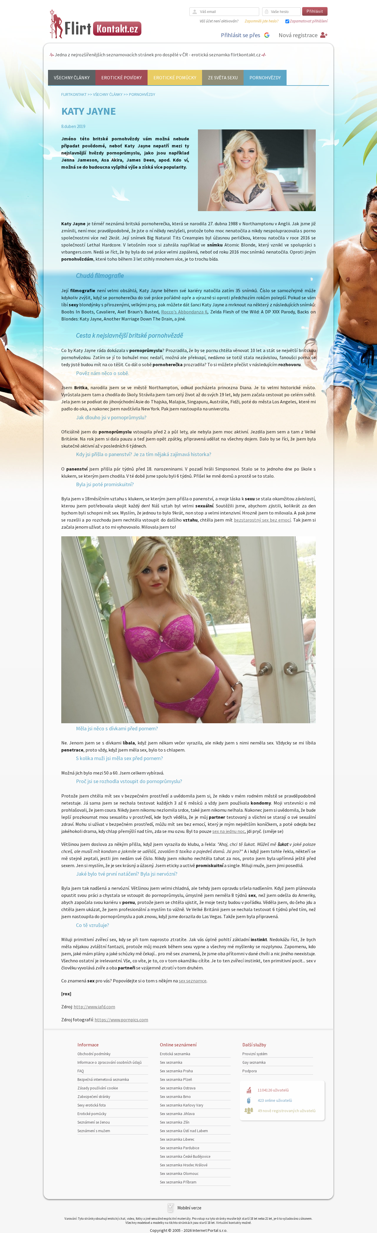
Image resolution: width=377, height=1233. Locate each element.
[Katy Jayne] (257, 210)
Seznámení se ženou (93, 1122)
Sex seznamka (171, 1062)
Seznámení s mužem (93, 1130)
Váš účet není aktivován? (219, 21)
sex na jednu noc (228, 831)
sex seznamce (192, 981)
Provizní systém (254, 1053)
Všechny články (72, 77)
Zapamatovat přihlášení (309, 21)
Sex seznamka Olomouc (179, 1173)
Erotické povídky (121, 77)
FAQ (80, 1070)
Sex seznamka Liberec (177, 1139)
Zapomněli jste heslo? (261, 21)
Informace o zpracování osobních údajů (109, 1062)
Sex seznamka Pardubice (179, 1147)
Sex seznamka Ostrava (178, 1088)
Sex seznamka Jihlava (177, 1113)
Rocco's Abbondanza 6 (184, 312)
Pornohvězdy (265, 77)
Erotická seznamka (175, 1053)
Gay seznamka (254, 1062)
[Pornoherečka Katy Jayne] (188, 721)
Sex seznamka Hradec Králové (183, 1165)
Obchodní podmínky (93, 1053)
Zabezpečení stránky (93, 1096)
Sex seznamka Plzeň (176, 1079)
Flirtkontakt (74, 94)
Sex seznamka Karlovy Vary (181, 1105)
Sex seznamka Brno (175, 1096)
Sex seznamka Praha (176, 1070)
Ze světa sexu (223, 77)
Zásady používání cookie (97, 1088)
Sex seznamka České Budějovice (185, 1156)
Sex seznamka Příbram (178, 1182)
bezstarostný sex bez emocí (262, 520)
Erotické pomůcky (174, 77)
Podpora (249, 1070)
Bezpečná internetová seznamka (103, 1079)
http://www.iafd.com (94, 1007)
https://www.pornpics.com (121, 1019)
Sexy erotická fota (91, 1105)
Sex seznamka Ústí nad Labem (184, 1130)
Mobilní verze (189, 1208)
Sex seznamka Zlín (174, 1122)
